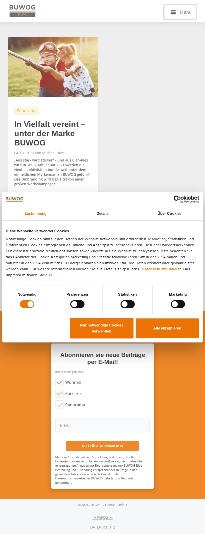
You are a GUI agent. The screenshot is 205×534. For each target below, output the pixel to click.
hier (48, 275)
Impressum (102, 517)
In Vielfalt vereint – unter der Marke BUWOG (53, 122)
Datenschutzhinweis (161, 269)
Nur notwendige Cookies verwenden (101, 328)
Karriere (73, 393)
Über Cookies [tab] (170, 213)
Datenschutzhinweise (70, 478)
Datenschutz (102, 527)
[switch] (77, 304)
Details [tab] (102, 213)
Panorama (75, 405)
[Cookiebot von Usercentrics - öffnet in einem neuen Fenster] (177, 199)
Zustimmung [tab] (35, 213)
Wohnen (73, 382)
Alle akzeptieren (167, 328)
